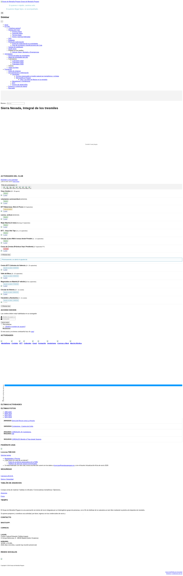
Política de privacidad (176, 572)
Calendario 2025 (18, 62)
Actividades (8, 54)
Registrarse (6, 328)
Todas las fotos (13, 67)
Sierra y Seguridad (7, 479)
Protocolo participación (16, 42)
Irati (13, 433)
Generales (15, 74)
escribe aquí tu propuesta (74, 513)
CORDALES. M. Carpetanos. (21, 432)
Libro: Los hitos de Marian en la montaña (33, 79)
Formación (8, 69)
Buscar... (4, 103)
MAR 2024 (8, 413)
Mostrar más (6, 254)
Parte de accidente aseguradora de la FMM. (23, 462)
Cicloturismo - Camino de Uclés (22, 426)
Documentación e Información (18, 73)
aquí (32, 331)
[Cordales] (4, 187)
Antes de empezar (14, 71)
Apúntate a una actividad (9, 180)
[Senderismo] (20, 187)
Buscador (11, 88)
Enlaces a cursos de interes (17, 86)
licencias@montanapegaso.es (64, 465)
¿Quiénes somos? (14, 28)
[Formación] (14, 187)
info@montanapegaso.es (9, 529)
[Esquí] (23, 187)
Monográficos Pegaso (23, 78)
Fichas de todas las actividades (19, 55)
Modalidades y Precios (12, 458)
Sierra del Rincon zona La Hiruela (23, 421)
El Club (7, 26)
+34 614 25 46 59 (7, 524)
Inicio (6, 25)
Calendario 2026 (18, 64)
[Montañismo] (7, 187)
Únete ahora (16, 181)
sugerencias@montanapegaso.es (12, 531)
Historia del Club (14, 30)
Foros (3, 496)
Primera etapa (17, 31)
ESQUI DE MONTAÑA (20, 85)
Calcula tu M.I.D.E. (7, 476)
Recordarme (7, 324)
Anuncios (4, 493)
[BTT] (11, 187)
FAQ (9, 38)
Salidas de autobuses (15, 47)
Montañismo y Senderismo (21, 81)
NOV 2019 (8, 417)
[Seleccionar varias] (2, 186)
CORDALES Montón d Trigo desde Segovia (26, 439)
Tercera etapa (16, 35)
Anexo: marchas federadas (21, 37)
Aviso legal (168, 572)
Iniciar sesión (5, 322)
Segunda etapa (17, 33)
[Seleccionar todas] (2, 188)
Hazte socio (12, 49)
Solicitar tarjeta (6, 455)
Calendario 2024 (18, 61)
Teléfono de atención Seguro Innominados (22, 464)
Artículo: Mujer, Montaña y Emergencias (25, 52)
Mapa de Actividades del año (18, 57)
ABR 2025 (8, 412)
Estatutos (11, 40)
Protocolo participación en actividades (25, 43)
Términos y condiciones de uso (174, 573)
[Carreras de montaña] (17, 187)
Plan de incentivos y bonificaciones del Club (27, 45)
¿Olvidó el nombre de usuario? (15, 326)
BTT (13, 83)
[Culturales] (29, 187)
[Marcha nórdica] (26, 187)
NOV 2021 (8, 415)
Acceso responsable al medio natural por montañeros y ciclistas (37, 76)
